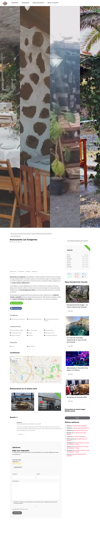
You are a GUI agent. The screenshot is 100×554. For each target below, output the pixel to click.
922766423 (17, 303)
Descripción (13, 271)
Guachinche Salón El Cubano (76, 455)
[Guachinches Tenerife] (5, 3)
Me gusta (21, 434)
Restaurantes (25, 2)
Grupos (30, 333)
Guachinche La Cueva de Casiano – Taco (78, 443)
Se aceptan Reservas (51, 335)
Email (39, 474)
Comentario (15, 481)
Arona (12, 236)
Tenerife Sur (17, 236)
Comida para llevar (16, 333)
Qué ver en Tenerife (53, 2)
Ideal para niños (49, 333)
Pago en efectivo (16, 335)
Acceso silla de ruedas (17, 330)
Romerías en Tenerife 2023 (77, 397)
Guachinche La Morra (77, 439)
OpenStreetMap (52, 381)
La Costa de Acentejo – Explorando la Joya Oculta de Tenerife (76, 340)
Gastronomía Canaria (38, 2)
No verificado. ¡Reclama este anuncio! (77, 240)
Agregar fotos (18, 467)
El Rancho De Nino (79, 436)
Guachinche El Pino (82, 428)
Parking (30, 335)
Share (70, 273)
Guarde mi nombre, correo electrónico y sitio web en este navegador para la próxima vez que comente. (35, 502)
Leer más (70, 311)
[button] (12, 368)
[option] (65, 117)
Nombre (14, 474)
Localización (21, 271)
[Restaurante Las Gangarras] (35, 117)
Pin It (77, 276)
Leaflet (46, 381)
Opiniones (34, 271)
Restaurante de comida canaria (43, 233)
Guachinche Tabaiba (79, 426)
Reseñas (28, 271)
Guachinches (14, 2)
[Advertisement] (36, 257)
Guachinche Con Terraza (30, 233)
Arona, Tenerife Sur (17, 242)
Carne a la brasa (32, 330)
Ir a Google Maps (17, 358)
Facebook (16, 308)
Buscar (77, 417)
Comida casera (49, 330)
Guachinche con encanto (17, 233)
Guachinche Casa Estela (76, 433)
